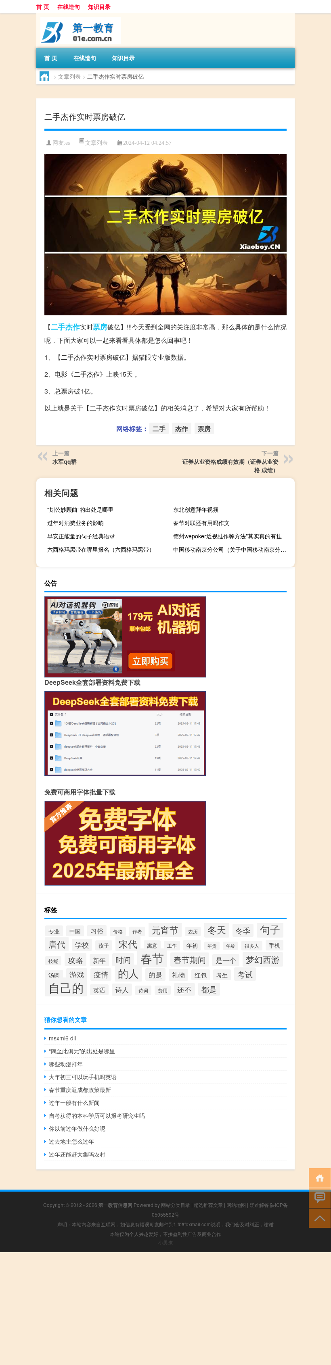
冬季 (243, 930)
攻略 (75, 959)
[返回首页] (318, 1177)
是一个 (226, 960)
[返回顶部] (318, 1218)
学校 (82, 945)
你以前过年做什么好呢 (77, 1128)
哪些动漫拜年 (66, 1064)
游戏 (76, 974)
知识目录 (99, 6)
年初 (192, 945)
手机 (274, 945)
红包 (201, 975)
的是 (155, 974)
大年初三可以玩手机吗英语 (83, 1077)
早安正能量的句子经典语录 (81, 536)
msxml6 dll (62, 1038)
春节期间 (190, 959)
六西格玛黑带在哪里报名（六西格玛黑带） (101, 549)
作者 (137, 931)
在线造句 (68, 6)
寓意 (152, 945)
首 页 (42, 6)
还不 (184, 989)
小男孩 (165, 1242)
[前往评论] (318, 1197)
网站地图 (236, 1204)
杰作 (72, 326)
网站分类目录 (175, 1204)
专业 (54, 931)
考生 (222, 975)
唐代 (56, 944)
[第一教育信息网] (78, 16)
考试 (245, 974)
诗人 (122, 989)
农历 (193, 931)
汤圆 (54, 975)
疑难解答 (259, 1204)
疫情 (101, 974)
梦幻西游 (263, 959)
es (67, 143)
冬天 (216, 929)
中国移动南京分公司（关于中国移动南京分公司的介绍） (233, 549)
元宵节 (165, 929)
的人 (128, 973)
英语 (99, 990)
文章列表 (69, 76)
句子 (270, 929)
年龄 (230, 946)
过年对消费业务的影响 (75, 523)
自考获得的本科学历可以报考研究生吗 (97, 1115)
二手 (58, 326)
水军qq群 (64, 461)
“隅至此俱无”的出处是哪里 (82, 1051)
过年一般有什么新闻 (74, 1102)
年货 (211, 946)
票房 (100, 326)
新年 (99, 960)
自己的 (66, 987)
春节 (152, 958)
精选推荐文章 (208, 1204)
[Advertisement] (165, 1308)
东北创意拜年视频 (195, 509)
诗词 (143, 990)
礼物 (178, 974)
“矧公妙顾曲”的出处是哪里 (80, 509)
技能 (53, 960)
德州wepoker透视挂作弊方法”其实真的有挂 (227, 536)
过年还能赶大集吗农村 (77, 1154)
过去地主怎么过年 (71, 1141)
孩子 (103, 945)
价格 (118, 931)
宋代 (128, 943)
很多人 (252, 945)
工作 (172, 945)
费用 (163, 990)
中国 (75, 931)
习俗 (96, 930)
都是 (209, 989)
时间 (123, 959)
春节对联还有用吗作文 (201, 523)
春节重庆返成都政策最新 (80, 1090)
